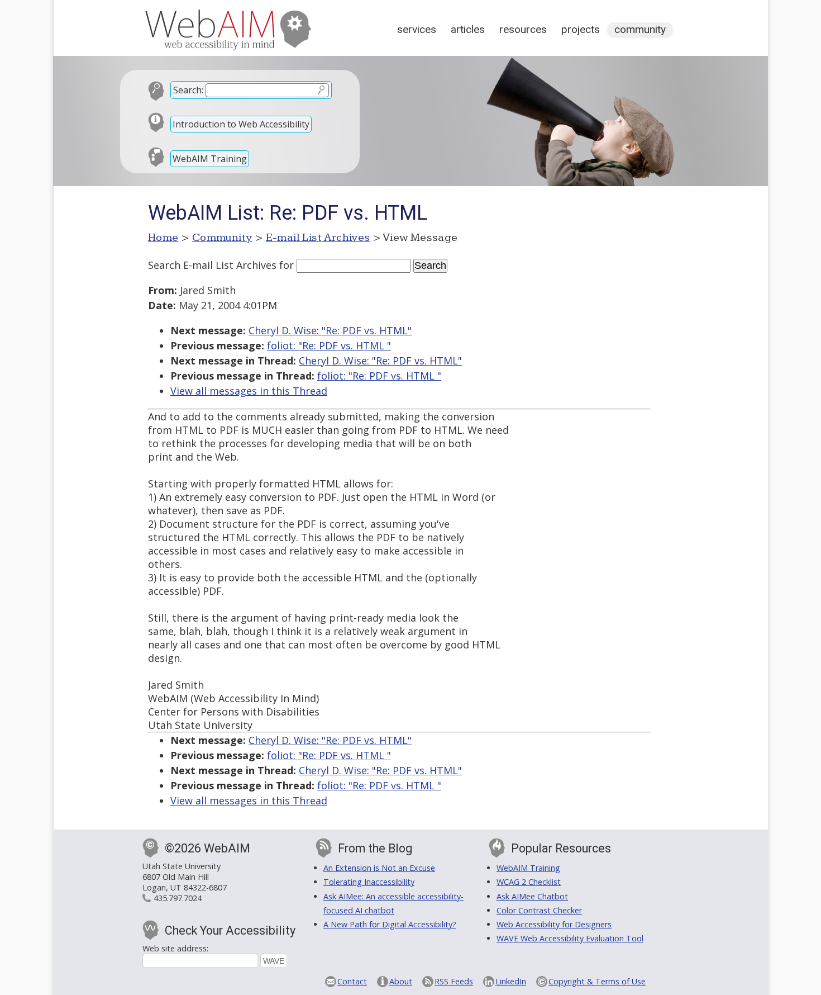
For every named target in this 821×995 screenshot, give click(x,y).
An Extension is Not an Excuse (379, 868)
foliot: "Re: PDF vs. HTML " (329, 345)
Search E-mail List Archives (212, 265)
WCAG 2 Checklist (529, 881)
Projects (580, 29)
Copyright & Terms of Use (597, 981)
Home (163, 237)
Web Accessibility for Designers (554, 924)
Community (640, 29)
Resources (523, 29)
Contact (352, 981)
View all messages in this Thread (248, 390)
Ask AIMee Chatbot (532, 896)
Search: (188, 90)
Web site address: (175, 948)
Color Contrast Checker (539, 910)
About (400, 981)
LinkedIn (510, 981)
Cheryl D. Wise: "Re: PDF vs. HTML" (330, 330)
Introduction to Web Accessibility (241, 124)
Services (416, 29)
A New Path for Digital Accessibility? (389, 924)
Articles (468, 29)
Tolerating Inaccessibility (368, 881)
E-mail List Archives (318, 237)
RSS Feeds (454, 981)
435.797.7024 (178, 898)
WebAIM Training (210, 159)
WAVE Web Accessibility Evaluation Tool (570, 938)
